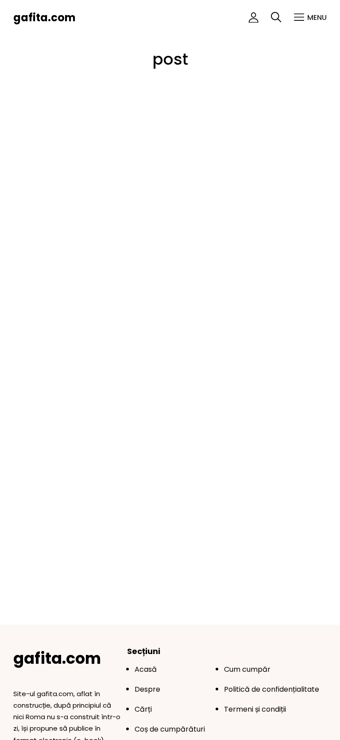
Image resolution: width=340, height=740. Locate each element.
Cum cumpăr (247, 669)
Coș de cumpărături (170, 729)
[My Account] (253, 17)
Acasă (146, 669)
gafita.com (44, 17)
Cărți (143, 709)
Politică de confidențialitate (271, 689)
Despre (147, 689)
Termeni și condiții (255, 709)
